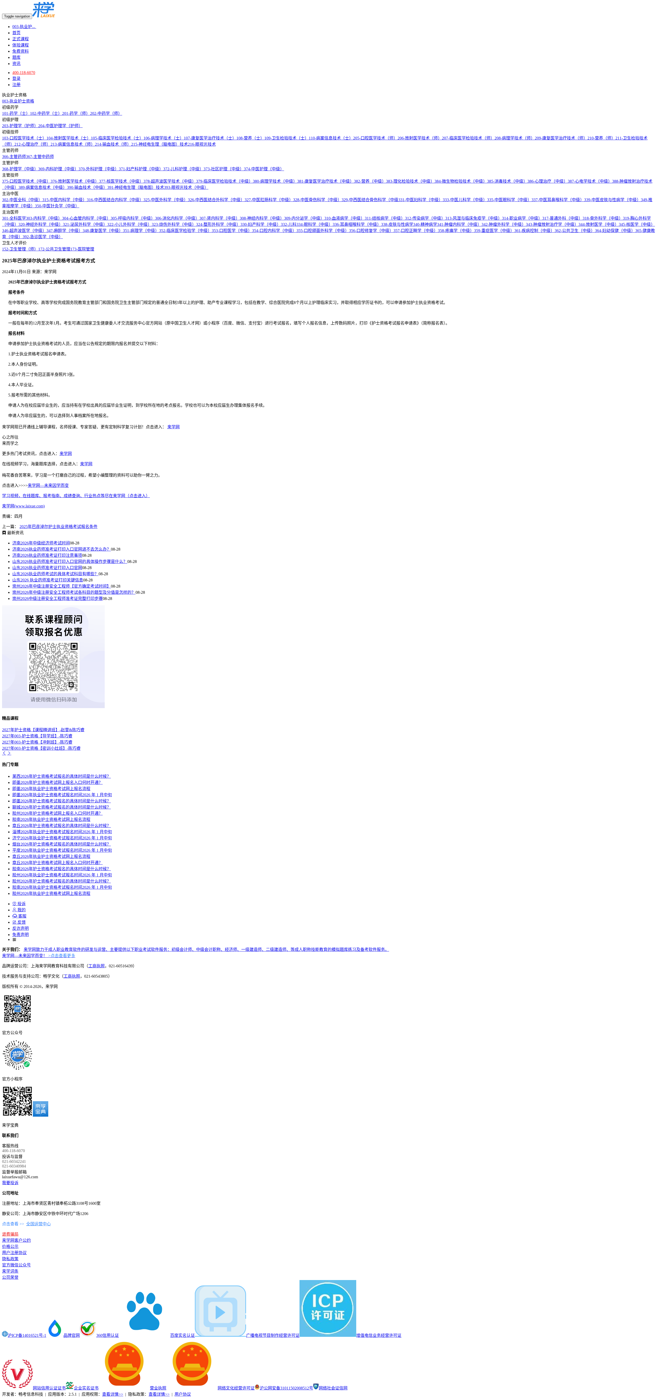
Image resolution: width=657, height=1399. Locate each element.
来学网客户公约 (16, 1240)
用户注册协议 (14, 1252)
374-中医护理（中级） (264, 169)
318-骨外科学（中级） (603, 218)
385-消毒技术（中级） (507, 181)
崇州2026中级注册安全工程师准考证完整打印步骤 (57, 598)
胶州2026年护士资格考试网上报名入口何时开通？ (57, 813)
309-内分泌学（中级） (304, 218)
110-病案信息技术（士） (331, 138)
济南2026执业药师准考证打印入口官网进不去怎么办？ (61, 549)
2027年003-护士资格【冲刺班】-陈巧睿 (37, 742)
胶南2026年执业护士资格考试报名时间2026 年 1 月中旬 (62, 887)
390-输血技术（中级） (87, 187)
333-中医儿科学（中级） (465, 200)
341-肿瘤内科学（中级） (459, 224)
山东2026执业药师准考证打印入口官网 (47, 568)
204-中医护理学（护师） (60, 126)
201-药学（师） (76, 113)
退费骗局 (10, 1234)
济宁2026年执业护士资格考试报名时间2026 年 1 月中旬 (62, 838)
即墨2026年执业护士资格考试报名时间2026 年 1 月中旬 (62, 795)
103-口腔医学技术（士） (24, 138)
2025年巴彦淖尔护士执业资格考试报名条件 (59, 526)
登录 (16, 78)
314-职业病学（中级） (522, 218)
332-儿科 (288, 224)
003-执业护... (24, 26)
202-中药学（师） (106, 113)
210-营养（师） (601, 138)
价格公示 (10, 1246)
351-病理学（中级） (141, 230)
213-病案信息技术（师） (73, 144)
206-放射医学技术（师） (420, 138)
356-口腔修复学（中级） (371, 230)
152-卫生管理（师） (20, 249)
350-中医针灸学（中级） (57, 206)
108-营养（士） (250, 138)
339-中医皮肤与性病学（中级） (612, 200)
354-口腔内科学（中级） (274, 230)
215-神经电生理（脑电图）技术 (159, 144)
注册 (16, 84)
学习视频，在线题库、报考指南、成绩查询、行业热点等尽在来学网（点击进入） (76, 496)
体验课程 (20, 45)
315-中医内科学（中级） (64, 200)
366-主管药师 (14, 156)
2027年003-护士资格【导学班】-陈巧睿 (37, 736)
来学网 (173, 427)
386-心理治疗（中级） (547, 181)
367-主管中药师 (40, 156)
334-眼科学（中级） (314, 224)
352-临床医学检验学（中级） (185, 230)
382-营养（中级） (370, 181)
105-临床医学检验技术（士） (117, 138)
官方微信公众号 (16, 1265)
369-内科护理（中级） (58, 169)
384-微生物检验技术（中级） (460, 181)
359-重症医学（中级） (494, 230)
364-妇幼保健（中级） (615, 230)
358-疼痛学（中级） (456, 230)
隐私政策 (10, 1259)
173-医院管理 (82, 249)
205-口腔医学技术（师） (375, 138)
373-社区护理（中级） (224, 169)
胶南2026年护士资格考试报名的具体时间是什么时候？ (61, 869)
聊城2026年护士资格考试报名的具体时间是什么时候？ (61, 807)
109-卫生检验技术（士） (286, 138)
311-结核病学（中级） (385, 218)
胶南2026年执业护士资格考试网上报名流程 (51, 819)
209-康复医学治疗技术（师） (561, 138)
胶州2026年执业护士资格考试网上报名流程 (51, 893)
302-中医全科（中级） (22, 200)
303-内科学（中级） (44, 218)
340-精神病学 (425, 224)
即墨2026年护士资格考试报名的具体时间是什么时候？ (61, 801)
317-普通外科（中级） (562, 218)
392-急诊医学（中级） (43, 237)
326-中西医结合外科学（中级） (216, 200)
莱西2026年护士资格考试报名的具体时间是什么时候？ (61, 776)
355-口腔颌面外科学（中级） (322, 230)
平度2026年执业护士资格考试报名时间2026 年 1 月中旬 (62, 850)
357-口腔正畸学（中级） (415, 230)
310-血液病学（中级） (344, 218)
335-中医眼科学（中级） (509, 200)
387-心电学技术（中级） (590, 181)
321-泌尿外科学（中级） (85, 224)
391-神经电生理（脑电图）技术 (135, 187)
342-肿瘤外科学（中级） (503, 224)
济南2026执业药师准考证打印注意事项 (47, 555)
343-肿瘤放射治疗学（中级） (552, 224)
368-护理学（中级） (20, 169)
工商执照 (96, 966)
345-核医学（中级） (637, 224)
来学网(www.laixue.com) (23, 506)
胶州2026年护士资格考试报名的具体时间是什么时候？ (61, 881)
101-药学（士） (16, 113)
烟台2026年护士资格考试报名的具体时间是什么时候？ (61, 844)
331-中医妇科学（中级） (420, 200)
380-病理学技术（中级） (275, 181)
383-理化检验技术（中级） (410, 181)
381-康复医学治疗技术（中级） (325, 181)
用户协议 (183, 1394)
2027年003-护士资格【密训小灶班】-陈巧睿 (41, 748)
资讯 (16, 63)
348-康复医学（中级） (103, 230)
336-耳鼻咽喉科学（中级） (357, 224)
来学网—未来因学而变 (48, 485)
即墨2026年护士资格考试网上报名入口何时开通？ (57, 782)
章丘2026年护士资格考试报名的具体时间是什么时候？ (61, 825)
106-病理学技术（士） (163, 138)
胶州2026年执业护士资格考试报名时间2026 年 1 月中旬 (62, 875)
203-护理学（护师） (20, 126)
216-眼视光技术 (202, 144)
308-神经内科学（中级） (262, 218)
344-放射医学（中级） (598, 224)
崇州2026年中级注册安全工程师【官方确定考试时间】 (61, 586)
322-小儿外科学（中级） (129, 224)
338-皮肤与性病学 (397, 224)
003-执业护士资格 (18, 101)
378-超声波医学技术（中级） (169, 181)
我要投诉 (10, 1183)
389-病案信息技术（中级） (42, 187)
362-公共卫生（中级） (575, 230)
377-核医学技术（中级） (121, 181)
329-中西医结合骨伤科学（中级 (370, 200)
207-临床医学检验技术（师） (468, 138)
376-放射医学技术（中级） (75, 181)
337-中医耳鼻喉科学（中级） (558, 200)
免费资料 (20, 51)
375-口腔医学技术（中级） (26, 181)
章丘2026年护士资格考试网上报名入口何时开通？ (57, 862)
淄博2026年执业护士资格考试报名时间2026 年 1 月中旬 (62, 832)
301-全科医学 (14, 218)
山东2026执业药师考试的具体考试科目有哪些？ (55, 574)
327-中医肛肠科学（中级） (269, 200)
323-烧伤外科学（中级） (174, 224)
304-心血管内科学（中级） (86, 218)
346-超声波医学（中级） (24, 230)
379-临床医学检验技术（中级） (224, 181)
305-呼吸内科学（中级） (133, 218)
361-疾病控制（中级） (534, 230)
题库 (16, 57)
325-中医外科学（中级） (165, 200)
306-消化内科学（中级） (177, 218)
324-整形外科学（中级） (218, 224)
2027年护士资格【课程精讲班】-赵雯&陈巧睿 (43, 730)
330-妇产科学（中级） (260, 224)
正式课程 (20, 39)
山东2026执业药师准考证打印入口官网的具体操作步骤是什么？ (69, 561)
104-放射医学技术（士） (68, 138)
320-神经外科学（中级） (40, 224)
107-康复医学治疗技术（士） (210, 138)
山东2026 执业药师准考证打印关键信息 (47, 580)
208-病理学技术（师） (515, 138)
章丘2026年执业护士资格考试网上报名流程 (51, 856)
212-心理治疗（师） (32, 144)
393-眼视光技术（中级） (186, 187)
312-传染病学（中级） (425, 218)
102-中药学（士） (46, 113)
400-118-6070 (23, 72)
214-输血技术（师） (113, 144)
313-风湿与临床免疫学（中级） (473, 218)
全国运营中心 (38, 1224)
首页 (16, 33)
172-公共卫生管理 (54, 249)
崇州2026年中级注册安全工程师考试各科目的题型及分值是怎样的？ (74, 592)
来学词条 (10, 1271)
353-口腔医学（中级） (232, 230)
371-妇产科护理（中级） (141, 169)
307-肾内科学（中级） (219, 218)
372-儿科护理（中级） (183, 169)
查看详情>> (112, 1394)
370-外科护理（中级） (99, 169)
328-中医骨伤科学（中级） (317, 200)
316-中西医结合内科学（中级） (115, 200)
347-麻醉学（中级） (64, 230)
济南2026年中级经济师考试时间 (41, 543)
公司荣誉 (10, 1277)
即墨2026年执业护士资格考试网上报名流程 (51, 788)
